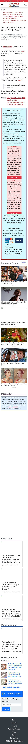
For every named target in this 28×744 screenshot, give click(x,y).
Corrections (14, 738)
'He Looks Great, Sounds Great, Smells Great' (13, 29)
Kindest (9, 244)
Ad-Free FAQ (21, 220)
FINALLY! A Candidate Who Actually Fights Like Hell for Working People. (15, 681)
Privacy (14, 732)
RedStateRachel (6, 592)
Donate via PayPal (19, 240)
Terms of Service (13, 407)
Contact (14, 726)
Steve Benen (7, 47)
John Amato (5, 565)
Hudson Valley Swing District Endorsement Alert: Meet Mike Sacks (14, 674)
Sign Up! (6, 709)
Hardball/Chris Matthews (15, 102)
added (20, 80)
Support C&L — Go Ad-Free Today (14, 1)
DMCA (14, 735)
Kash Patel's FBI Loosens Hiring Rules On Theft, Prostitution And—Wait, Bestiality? (11, 612)
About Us (14, 723)
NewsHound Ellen (6, 651)
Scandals (10, 105)
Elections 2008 (12, 100)
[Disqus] (14, 470)
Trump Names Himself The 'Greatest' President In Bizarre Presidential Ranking (11, 558)
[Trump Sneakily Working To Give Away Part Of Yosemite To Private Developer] (11, 634)
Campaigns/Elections (14, 98)
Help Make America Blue (11, 687)
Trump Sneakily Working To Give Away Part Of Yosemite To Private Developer (11, 645)
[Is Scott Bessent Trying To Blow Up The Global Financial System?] (11, 574)
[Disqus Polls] (14, 430)
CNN (23, 98)
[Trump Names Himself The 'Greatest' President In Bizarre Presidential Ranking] (11, 547)
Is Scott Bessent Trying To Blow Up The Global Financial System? (11, 585)
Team (14, 720)
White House (18, 105)
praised (22, 51)
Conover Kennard (6, 619)
